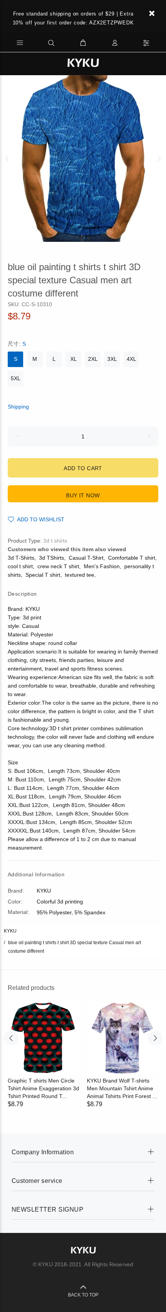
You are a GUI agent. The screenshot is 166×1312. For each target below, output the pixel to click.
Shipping (18, 406)
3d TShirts (51, 558)
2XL (93, 359)
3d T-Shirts (21, 558)
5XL (15, 378)
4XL (131, 359)
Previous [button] (7, 158)
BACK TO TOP (83, 1295)
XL (73, 359)
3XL (112, 359)
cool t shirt (20, 566)
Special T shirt (42, 575)
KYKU (10, 931)
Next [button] (158, 158)
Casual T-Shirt (86, 558)
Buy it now (83, 495)
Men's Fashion (102, 566)
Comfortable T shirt (131, 558)
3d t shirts (55, 541)
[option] (83, 158)
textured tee (79, 575)
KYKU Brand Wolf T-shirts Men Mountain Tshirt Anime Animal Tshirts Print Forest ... (122, 1088)
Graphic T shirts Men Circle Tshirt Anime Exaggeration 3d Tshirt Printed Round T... (43, 1088)
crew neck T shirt (58, 566)
